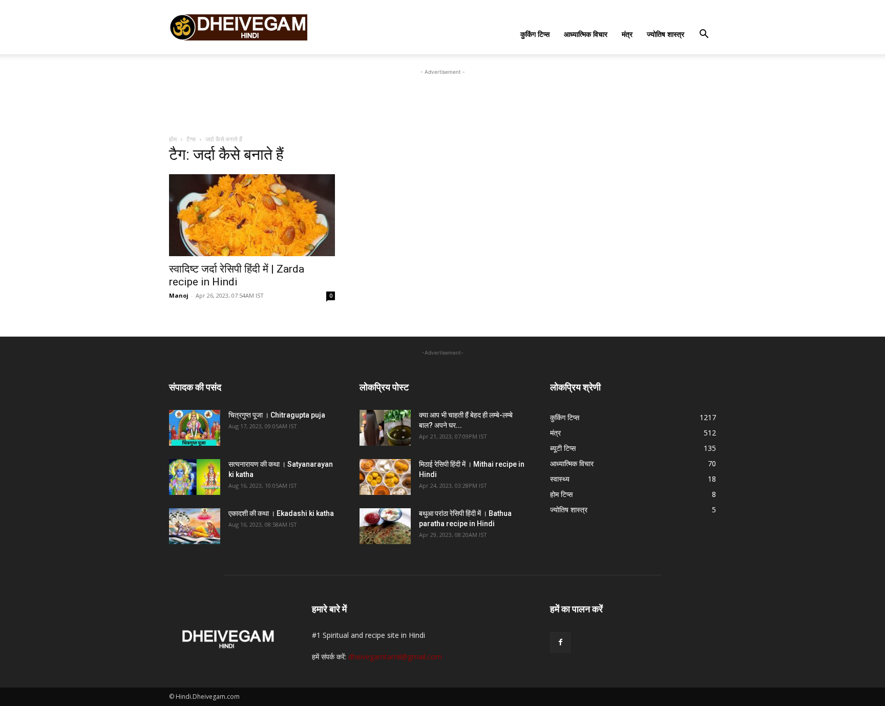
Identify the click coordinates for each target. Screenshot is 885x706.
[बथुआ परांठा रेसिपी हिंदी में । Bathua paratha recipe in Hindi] (385, 526)
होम (173, 139)
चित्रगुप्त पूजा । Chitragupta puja (276, 415)
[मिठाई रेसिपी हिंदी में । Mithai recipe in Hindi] (385, 477)
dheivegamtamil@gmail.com (395, 656)
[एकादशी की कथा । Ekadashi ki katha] (194, 526)
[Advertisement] (442, 100)
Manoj (178, 295)
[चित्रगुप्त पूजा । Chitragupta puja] (194, 428)
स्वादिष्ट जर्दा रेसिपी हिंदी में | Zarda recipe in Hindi (236, 275)
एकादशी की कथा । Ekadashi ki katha (281, 513)
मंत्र (627, 34)
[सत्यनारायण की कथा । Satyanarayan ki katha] (194, 477)
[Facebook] (560, 642)
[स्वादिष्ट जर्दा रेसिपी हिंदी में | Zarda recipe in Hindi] (252, 215)
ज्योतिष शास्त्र (665, 34)
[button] (703, 35)
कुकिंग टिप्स (535, 34)
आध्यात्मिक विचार (585, 34)
